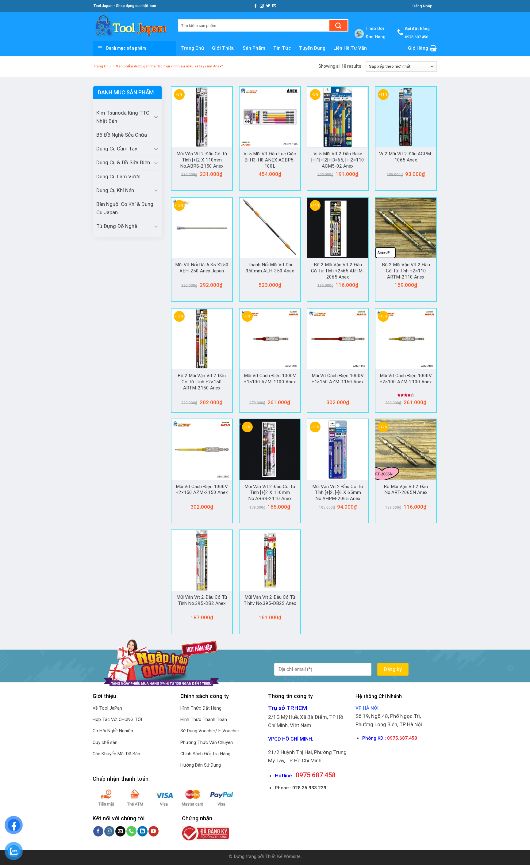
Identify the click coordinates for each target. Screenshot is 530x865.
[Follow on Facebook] (256, 6)
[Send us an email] (274, 6)
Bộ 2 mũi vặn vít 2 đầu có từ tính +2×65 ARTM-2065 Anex (337, 270)
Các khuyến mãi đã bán (116, 754)
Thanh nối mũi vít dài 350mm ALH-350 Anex (270, 268)
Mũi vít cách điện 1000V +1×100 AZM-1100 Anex (270, 379)
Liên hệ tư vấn (350, 48)
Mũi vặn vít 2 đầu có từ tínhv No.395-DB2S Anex (270, 600)
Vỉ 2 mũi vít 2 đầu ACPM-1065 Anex (406, 157)
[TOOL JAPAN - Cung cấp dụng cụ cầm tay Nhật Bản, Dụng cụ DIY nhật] (131, 26)
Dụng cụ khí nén (115, 190)
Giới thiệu (223, 48)
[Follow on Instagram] (262, 6)
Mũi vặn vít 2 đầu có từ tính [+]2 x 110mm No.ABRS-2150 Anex (201, 160)
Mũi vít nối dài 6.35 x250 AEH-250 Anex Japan (202, 268)
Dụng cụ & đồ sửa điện (123, 162)
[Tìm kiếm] (338, 25)
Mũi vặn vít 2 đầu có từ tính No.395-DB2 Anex (201, 600)
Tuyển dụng (312, 48)
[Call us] (131, 831)
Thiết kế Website (283, 856)
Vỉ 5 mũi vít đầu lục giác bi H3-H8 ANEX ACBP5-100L (270, 160)
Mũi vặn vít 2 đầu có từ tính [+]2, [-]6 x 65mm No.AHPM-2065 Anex (337, 492)
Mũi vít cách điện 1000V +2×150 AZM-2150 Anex (202, 489)
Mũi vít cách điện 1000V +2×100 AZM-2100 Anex (406, 379)
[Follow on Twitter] (268, 6)
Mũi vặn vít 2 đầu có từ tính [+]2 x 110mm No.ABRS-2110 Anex (269, 492)
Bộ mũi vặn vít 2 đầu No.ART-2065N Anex (406, 489)
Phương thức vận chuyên (206, 742)
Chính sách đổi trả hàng (205, 754)
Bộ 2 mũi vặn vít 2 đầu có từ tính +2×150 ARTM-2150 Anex (202, 381)
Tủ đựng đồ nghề (116, 226)
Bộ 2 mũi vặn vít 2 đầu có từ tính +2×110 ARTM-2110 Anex (406, 270)
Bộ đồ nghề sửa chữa (121, 135)
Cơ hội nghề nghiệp (113, 731)
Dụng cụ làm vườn (118, 176)
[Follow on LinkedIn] (142, 831)
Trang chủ (192, 48)
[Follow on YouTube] (153, 831)
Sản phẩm (254, 48)
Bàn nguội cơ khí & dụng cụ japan (124, 208)
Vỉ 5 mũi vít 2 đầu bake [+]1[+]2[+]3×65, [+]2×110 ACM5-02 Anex (337, 160)
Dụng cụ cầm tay (116, 149)
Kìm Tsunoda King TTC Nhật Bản (122, 117)
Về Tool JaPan (107, 708)
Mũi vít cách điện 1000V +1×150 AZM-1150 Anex (338, 379)
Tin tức (282, 48)
